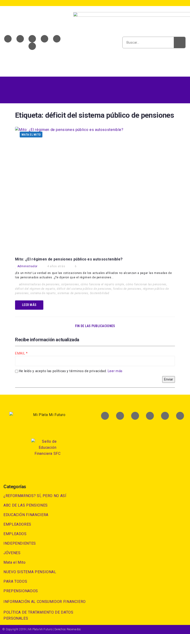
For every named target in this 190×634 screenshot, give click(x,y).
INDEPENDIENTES (19, 543)
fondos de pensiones (127, 288)
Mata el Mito (31, 134)
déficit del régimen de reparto (35, 288)
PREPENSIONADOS (20, 591)
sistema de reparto (43, 293)
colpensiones (70, 284)
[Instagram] (56, 38)
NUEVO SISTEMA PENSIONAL (29, 572)
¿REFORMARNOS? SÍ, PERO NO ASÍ (34, 496)
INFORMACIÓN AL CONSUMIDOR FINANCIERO (44, 601)
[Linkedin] (44, 38)
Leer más (115, 371)
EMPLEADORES (17, 524)
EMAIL (20, 353)
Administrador (27, 266)
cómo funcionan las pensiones (146, 284)
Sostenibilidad (99, 293)
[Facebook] (8, 38)
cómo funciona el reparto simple (102, 284)
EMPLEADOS (15, 534)
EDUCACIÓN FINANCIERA (25, 515)
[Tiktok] (32, 46)
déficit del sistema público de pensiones (84, 288)
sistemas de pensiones (72, 293)
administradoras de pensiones (39, 284)
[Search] (179, 42)
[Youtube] (32, 38)
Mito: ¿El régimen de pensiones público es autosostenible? (69, 259)
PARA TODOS (15, 581)
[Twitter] (20, 38)
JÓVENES (11, 553)
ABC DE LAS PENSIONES (25, 505)
